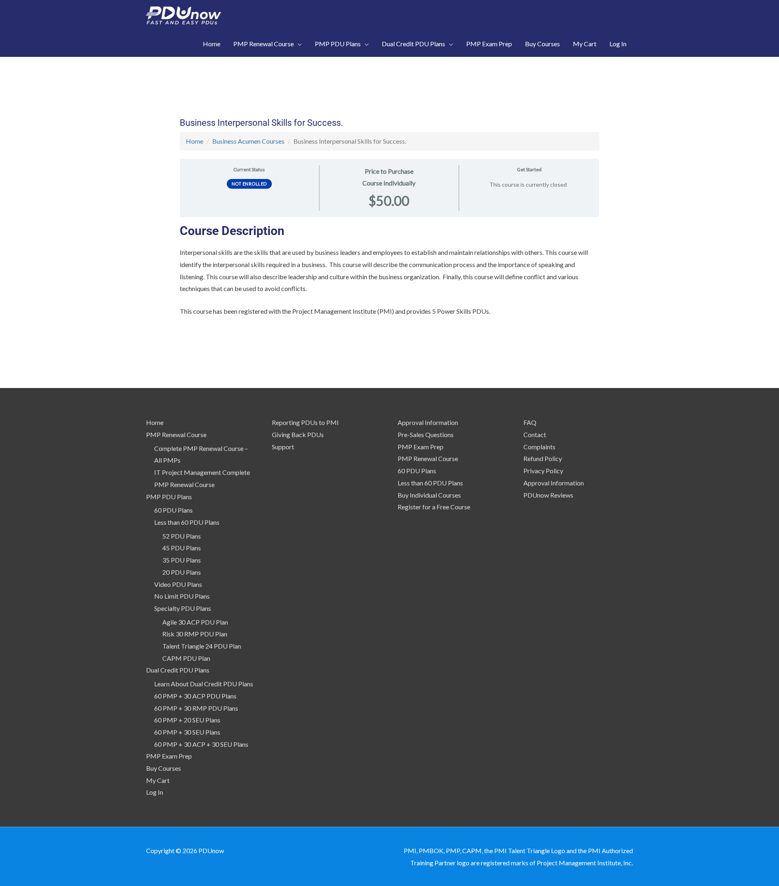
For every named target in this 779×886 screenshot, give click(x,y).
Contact (534, 434)
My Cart (158, 780)
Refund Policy (542, 458)
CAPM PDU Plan (186, 658)
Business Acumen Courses (248, 141)
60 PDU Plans (173, 510)
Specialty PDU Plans (182, 608)
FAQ (529, 422)
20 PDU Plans (181, 572)
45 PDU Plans (181, 548)
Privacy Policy (543, 470)
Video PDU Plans (178, 584)
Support (283, 447)
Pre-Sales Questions (426, 434)
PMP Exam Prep (169, 756)
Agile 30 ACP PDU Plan (195, 622)
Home (194, 141)
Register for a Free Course (434, 507)
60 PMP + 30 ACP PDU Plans (195, 696)
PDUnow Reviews (548, 495)
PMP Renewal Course (176, 434)
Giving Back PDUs (298, 434)
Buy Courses (163, 768)
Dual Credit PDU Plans (177, 670)
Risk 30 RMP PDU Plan (194, 634)
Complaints (539, 447)
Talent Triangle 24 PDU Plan (201, 646)
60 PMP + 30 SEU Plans (187, 732)
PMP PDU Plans (169, 496)
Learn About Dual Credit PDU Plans (203, 684)
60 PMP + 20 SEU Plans (187, 720)
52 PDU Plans (181, 536)
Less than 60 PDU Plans (186, 522)
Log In (154, 792)
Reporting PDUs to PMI (305, 422)
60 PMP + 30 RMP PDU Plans (196, 708)
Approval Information (428, 422)
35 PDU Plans (181, 560)
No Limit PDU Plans (182, 596)
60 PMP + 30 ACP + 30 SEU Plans (201, 744)
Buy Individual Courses (429, 495)
